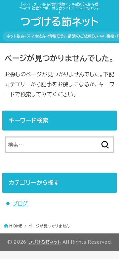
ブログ (20, 203)
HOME (15, 226)
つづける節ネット (59, 21)
